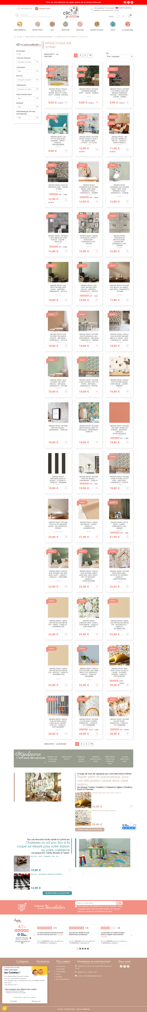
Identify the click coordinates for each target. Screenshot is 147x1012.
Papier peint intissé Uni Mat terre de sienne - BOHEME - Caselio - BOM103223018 (119, 430)
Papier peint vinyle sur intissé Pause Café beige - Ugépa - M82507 (119, 383)
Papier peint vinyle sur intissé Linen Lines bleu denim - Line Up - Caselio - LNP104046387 (58, 723)
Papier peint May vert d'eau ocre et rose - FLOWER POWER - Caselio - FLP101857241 (119, 672)
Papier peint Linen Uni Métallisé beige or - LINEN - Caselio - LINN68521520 (58, 624)
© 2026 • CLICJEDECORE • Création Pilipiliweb (73, 1009)
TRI (107, 53)
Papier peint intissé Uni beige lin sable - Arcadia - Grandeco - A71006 (119, 288)
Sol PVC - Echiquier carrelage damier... (47, 874)
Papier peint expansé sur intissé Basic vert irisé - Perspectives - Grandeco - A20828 (119, 189)
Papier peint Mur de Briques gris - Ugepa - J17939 (58, 187)
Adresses (59, 977)
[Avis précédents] (33, 935)
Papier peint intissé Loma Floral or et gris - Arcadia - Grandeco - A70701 (119, 479)
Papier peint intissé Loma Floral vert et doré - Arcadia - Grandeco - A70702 (89, 383)
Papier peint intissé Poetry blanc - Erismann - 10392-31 (88, 479)
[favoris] (118, 16)
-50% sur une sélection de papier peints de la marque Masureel (73, 2)
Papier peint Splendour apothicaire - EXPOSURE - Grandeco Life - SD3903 (119, 241)
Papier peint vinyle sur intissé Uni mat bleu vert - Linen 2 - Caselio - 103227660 (58, 574)
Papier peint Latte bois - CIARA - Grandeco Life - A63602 (119, 525)
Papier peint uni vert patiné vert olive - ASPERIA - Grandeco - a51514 (58, 288)
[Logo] (71, 12)
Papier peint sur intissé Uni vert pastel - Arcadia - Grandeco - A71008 (58, 383)
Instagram (132, 2)
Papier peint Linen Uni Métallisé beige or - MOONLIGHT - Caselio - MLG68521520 (119, 625)
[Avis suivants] (131, 935)
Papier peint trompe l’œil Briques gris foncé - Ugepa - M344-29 (58, 239)
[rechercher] (17, 15)
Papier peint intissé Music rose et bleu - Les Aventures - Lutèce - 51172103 (88, 140)
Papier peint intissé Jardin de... (104, 810)
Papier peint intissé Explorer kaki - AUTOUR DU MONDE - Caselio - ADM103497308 (119, 575)
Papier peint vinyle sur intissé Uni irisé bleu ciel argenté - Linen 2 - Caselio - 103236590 (88, 672)
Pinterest (128, 2)
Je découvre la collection (90, 829)
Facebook (125, 2)
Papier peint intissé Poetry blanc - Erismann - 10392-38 (58, 428)
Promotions (44, 9)
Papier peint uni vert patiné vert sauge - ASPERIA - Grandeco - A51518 (89, 288)
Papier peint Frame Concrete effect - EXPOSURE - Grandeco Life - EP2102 (89, 240)
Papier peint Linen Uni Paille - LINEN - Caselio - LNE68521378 (89, 525)
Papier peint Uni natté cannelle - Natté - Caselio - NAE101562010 (119, 140)
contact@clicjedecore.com (92, 976)
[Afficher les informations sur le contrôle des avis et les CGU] (30, 938)
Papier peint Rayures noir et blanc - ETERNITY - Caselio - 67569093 (58, 479)
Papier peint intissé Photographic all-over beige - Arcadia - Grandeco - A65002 (89, 337)
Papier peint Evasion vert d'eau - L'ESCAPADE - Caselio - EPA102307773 (88, 624)
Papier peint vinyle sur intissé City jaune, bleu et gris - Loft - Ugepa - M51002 (58, 92)
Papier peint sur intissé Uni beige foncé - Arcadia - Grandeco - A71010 (58, 337)
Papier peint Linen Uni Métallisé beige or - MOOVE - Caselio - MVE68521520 (58, 671)
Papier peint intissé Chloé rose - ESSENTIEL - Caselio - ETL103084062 (119, 722)
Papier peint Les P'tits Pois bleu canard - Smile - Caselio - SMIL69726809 (58, 141)
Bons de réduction (62, 979)
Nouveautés (26, 9)
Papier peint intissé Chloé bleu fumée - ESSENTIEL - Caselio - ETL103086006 (88, 722)
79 (90, 55)
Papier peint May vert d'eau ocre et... (107, 793)
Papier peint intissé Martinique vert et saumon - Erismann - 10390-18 (89, 429)
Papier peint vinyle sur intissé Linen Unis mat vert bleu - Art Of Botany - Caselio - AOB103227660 (88, 576)
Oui (19, 54)
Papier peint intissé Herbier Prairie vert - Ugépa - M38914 (89, 91)
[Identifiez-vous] (123, 16)
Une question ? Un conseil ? (113, 9)
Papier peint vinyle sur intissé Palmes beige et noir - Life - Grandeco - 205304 (119, 337)
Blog (111, 16)
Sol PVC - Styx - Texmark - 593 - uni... (45, 856)
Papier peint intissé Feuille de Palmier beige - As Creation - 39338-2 (58, 525)
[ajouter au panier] (66, 102)
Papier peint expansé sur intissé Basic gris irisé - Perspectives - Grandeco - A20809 (88, 189)
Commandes (60, 971)
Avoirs (58, 974)
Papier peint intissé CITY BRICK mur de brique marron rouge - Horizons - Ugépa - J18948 (119, 93)
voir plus (60, 934)
